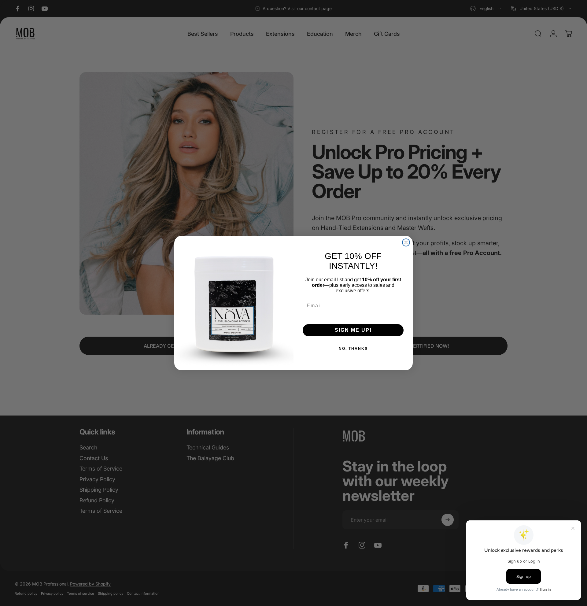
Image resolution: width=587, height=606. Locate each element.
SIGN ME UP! (353, 330)
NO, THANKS (353, 348)
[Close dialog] (406, 242)
